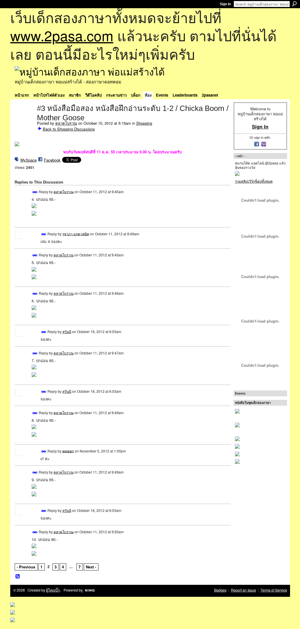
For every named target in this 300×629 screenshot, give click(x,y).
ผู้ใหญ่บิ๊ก (53, 590)
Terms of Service (273, 590)
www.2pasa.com (61, 35)
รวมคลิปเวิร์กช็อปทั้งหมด (254, 181)
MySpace (29, 160)
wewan (68, 450)
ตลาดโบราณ (66, 123)
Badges (220, 590)
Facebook (52, 160)
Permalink (35, 192)
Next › (91, 567)
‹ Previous (26, 567)
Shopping (144, 123)
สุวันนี (66, 331)
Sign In (225, 4)
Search (294, 3)
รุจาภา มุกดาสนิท (75, 233)
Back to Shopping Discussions (69, 129)
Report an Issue (243, 590)
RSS (18, 576)
